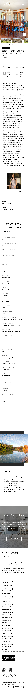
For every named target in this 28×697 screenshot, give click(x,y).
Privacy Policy (19, 687)
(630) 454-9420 (6, 630)
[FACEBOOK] (3, 675)
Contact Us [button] (14, 538)
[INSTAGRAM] (7, 675)
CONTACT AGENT (14, 214)
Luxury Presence (10, 684)
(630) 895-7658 (6, 646)
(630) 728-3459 (6, 591)
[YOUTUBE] (15, 675)
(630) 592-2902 (6, 622)
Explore (14, 497)
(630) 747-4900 (6, 203)
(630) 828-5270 (6, 638)
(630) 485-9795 (6, 606)
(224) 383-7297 (6, 599)
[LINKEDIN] (11, 675)
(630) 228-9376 (6, 614)
